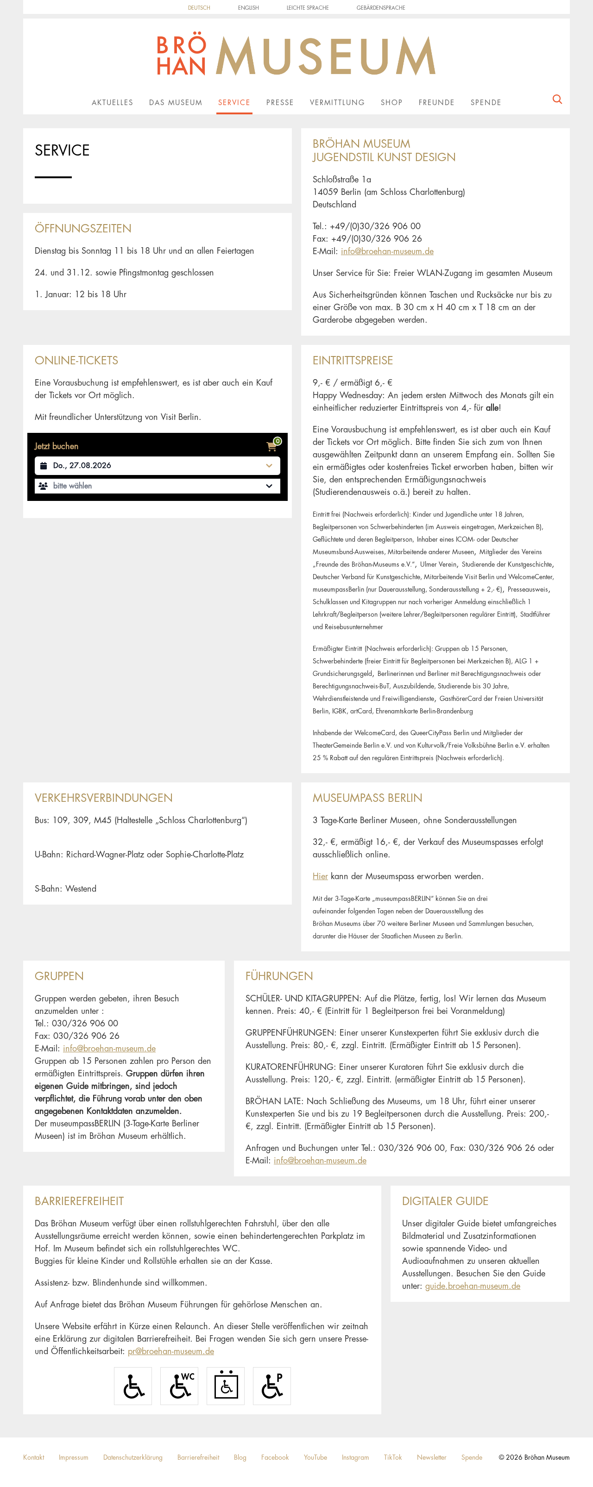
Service (234, 103)
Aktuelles (112, 103)
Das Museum (175, 103)
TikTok (393, 1457)
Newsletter (432, 1457)
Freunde (437, 103)
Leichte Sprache (308, 8)
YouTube (315, 1457)
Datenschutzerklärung (133, 1457)
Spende (486, 103)
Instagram (355, 1457)
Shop (392, 103)
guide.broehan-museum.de (472, 1286)
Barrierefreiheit (198, 1457)
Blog (240, 1457)
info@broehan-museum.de (387, 251)
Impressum (73, 1457)
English (248, 8)
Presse (280, 103)
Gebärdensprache (381, 8)
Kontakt (33, 1457)
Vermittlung (337, 103)
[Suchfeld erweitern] (557, 101)
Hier (320, 876)
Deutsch (199, 8)
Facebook (275, 1457)
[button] (157, 486)
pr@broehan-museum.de (171, 1351)
